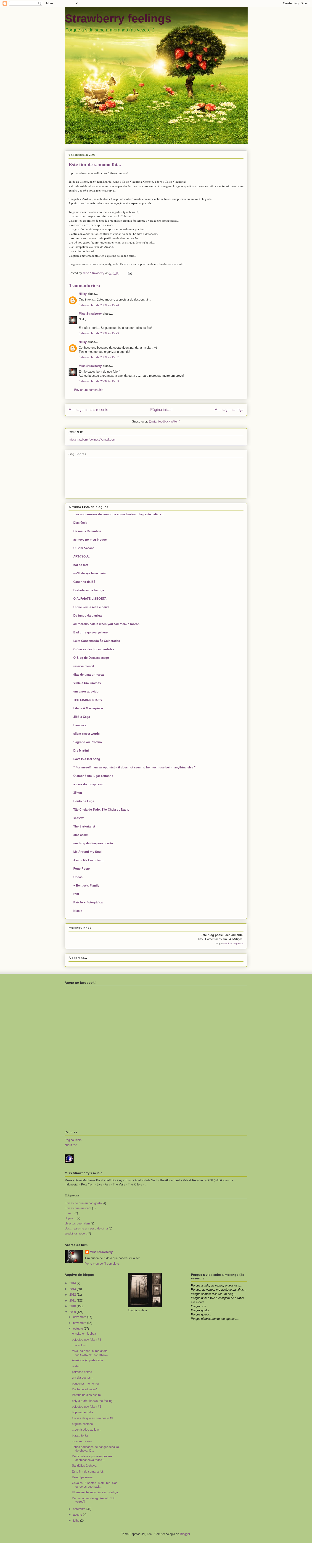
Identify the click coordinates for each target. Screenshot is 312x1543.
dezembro (80, 1317)
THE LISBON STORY (88, 700)
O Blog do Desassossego (91, 657)
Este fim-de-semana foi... (89, 1471)
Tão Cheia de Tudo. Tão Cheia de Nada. (101, 809)
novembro (80, 1323)
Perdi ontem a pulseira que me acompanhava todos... (92, 1458)
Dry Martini (81, 750)
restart (76, 1366)
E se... (69, 1213)
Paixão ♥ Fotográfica (88, 902)
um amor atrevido (85, 691)
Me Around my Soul (87, 851)
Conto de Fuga (83, 801)
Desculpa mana (82, 1477)
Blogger (185, 1534)
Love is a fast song (86, 759)
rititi (76, 894)
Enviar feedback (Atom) (164, 421)
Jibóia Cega (81, 716)
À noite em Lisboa (84, 1333)
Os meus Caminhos (87, 531)
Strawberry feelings (118, 18)
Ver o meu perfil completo (102, 1263)
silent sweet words (86, 733)
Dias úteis (80, 522)
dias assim (81, 835)
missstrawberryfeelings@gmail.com (92, 439)
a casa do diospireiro (88, 784)
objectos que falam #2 (86, 1339)
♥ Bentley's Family (86, 885)
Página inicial (161, 410)
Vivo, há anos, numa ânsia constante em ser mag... (90, 1352)
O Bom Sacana (83, 548)
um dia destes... (82, 1377)
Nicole (77, 911)
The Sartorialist (84, 826)
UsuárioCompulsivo (233, 943)
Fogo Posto (81, 868)
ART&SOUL (81, 556)
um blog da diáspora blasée (93, 843)
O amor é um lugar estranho (93, 776)
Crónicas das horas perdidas (93, 649)
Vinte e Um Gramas (87, 683)
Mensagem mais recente (88, 410)
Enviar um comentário (88, 390)
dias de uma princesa (88, 674)
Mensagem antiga (228, 410)
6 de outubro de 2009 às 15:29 (99, 333)
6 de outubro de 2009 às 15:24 (99, 305)
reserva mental (83, 666)
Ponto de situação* (84, 1389)
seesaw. (79, 818)
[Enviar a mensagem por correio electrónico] (129, 273)
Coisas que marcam (78, 1208)
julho (76, 1520)
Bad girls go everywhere (90, 632)
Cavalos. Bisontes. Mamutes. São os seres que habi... (94, 1484)
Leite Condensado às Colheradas (96, 641)
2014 (73, 1283)
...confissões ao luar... (86, 1429)
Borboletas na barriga (88, 590)
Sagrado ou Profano (87, 742)
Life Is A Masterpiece (88, 708)
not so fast (80, 565)
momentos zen (82, 1441)
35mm (77, 792)
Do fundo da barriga (87, 615)
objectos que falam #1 (86, 1406)
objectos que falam (77, 1223)
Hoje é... (70, 1218)
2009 (73, 1312)
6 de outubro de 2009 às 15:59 (99, 381)
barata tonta (80, 1435)
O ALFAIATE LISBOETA (89, 598)
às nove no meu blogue (90, 539)
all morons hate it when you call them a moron (106, 624)
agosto (78, 1514)
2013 (73, 1289)
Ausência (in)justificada (87, 1360)
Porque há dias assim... (87, 1395)
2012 (73, 1294)
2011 (73, 1300)
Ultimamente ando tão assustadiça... (96, 1492)
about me (71, 1145)
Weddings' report (76, 1233)
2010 (73, 1306)
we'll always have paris (89, 573)
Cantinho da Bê (84, 581)
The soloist (79, 1345)
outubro (78, 1328)
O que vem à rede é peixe (91, 607)
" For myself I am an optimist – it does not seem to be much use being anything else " (134, 767)
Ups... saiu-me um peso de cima (86, 1228)
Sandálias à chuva (84, 1465)
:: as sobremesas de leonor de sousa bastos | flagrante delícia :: (118, 514)
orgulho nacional (82, 1424)
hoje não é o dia (82, 1412)
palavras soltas (82, 1372)
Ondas (77, 877)
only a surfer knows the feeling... (93, 1401)
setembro (79, 1509)
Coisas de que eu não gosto (83, 1203)
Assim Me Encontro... (88, 860)
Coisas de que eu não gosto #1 (92, 1418)
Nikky (83, 294)
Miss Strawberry (90, 313)
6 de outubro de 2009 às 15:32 (99, 357)
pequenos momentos (86, 1383)
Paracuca (79, 725)
